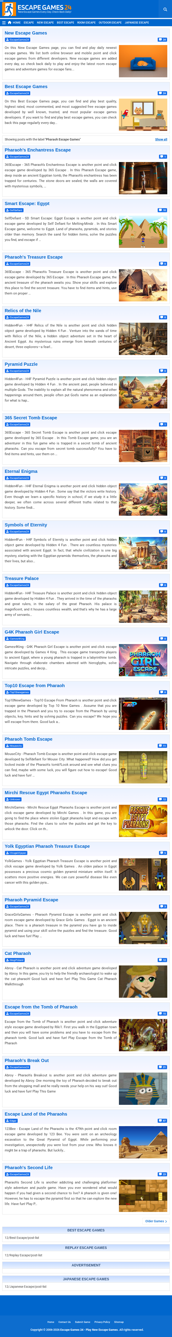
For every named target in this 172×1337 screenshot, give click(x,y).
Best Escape (65, 22)
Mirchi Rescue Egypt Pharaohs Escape (46, 792)
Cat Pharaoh (18, 953)
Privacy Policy (102, 1322)
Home (17, 22)
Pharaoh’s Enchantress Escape (38, 149)
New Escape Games (26, 32)
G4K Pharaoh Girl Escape (32, 632)
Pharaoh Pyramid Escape (31, 899)
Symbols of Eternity (26, 524)
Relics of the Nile (23, 310)
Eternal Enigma (21, 471)
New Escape (45, 22)
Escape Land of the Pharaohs (36, 1114)
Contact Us (64, 1322)
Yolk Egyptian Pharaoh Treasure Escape (47, 846)
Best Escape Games (26, 86)
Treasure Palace (22, 578)
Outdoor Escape (110, 22)
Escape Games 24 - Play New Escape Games (89, 1329)
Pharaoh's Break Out (27, 1060)
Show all (161, 139)
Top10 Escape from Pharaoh (35, 685)
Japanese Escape (137, 22)
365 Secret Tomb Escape (31, 417)
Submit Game (82, 1322)
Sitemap (119, 1322)
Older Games (154, 1221)
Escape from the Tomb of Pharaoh (41, 1006)
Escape (29, 22)
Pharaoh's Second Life (29, 1167)
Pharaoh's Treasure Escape (34, 257)
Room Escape (86, 22)
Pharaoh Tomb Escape (28, 739)
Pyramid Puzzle (21, 364)
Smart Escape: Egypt (27, 203)
